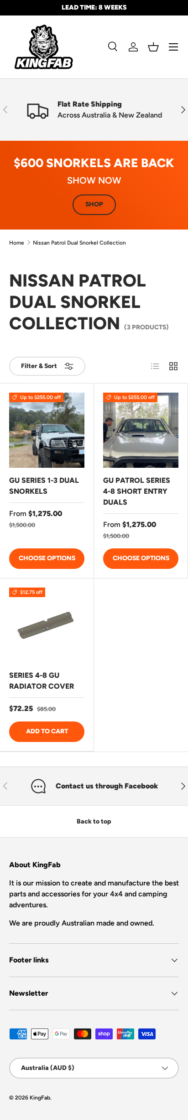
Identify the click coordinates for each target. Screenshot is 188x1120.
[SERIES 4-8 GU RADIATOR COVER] (46, 625)
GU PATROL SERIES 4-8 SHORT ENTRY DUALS (136, 491)
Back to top (94, 821)
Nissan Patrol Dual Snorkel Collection (79, 242)
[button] (153, 47)
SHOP (94, 204)
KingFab (40, 1097)
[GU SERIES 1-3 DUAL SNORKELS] (46, 430)
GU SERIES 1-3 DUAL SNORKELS (44, 486)
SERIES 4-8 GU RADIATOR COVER (41, 680)
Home (16, 242)
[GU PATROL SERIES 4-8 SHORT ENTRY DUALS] (140, 430)
